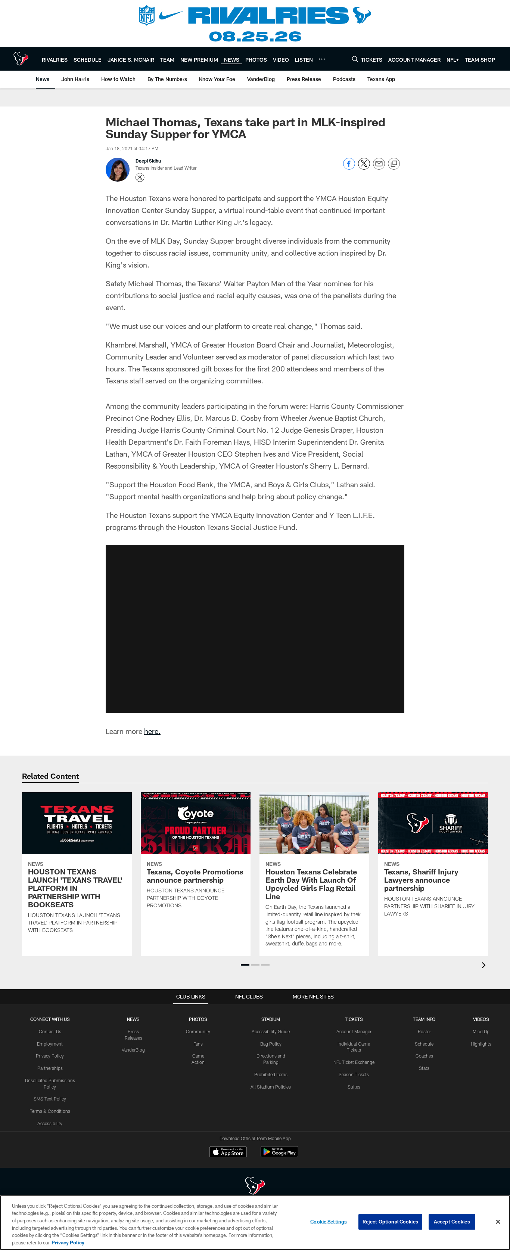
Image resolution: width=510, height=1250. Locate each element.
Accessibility (49, 1123)
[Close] (498, 1222)
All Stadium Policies (271, 1086)
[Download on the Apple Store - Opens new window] (228, 1152)
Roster (424, 1031)
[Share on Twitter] (364, 167)
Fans (198, 1043)
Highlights (481, 1043)
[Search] (355, 59)
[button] (255, 629)
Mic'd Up (481, 1031)
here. (152, 730)
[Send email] (379, 167)
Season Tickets (354, 1074)
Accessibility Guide (271, 1031)
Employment (50, 1043)
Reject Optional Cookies (390, 1222)
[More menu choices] (322, 59)
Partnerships (50, 1068)
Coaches (424, 1055)
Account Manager (353, 1031)
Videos (481, 1019)
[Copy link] (394, 164)
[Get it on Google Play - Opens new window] (279, 1155)
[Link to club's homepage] (21, 59)
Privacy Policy (50, 1055)
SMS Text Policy (50, 1098)
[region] (255, 1222)
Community (198, 1031)
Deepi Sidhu (148, 160)
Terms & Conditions (50, 1111)
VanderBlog (133, 1049)
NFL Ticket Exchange (353, 1062)
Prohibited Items (270, 1074)
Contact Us (50, 1031)
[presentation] (485, 966)
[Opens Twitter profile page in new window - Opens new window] (140, 177)
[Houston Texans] (255, 1187)
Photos (198, 1019)
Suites (354, 1086)
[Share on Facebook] (349, 167)
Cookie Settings (328, 1222)
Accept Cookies (452, 1222)
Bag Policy (271, 1043)
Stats (424, 1068)
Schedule (424, 1043)
